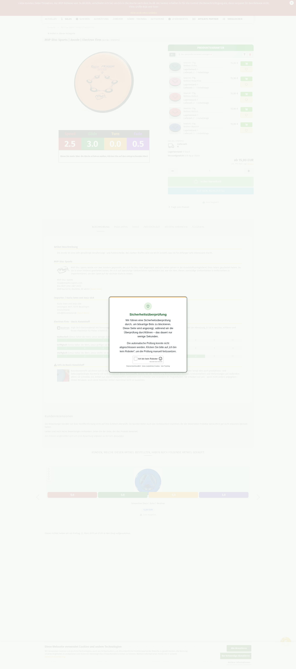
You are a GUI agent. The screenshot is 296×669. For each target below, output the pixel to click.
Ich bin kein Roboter (148, 358)
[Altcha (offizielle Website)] (160, 359)
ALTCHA (160, 361)
